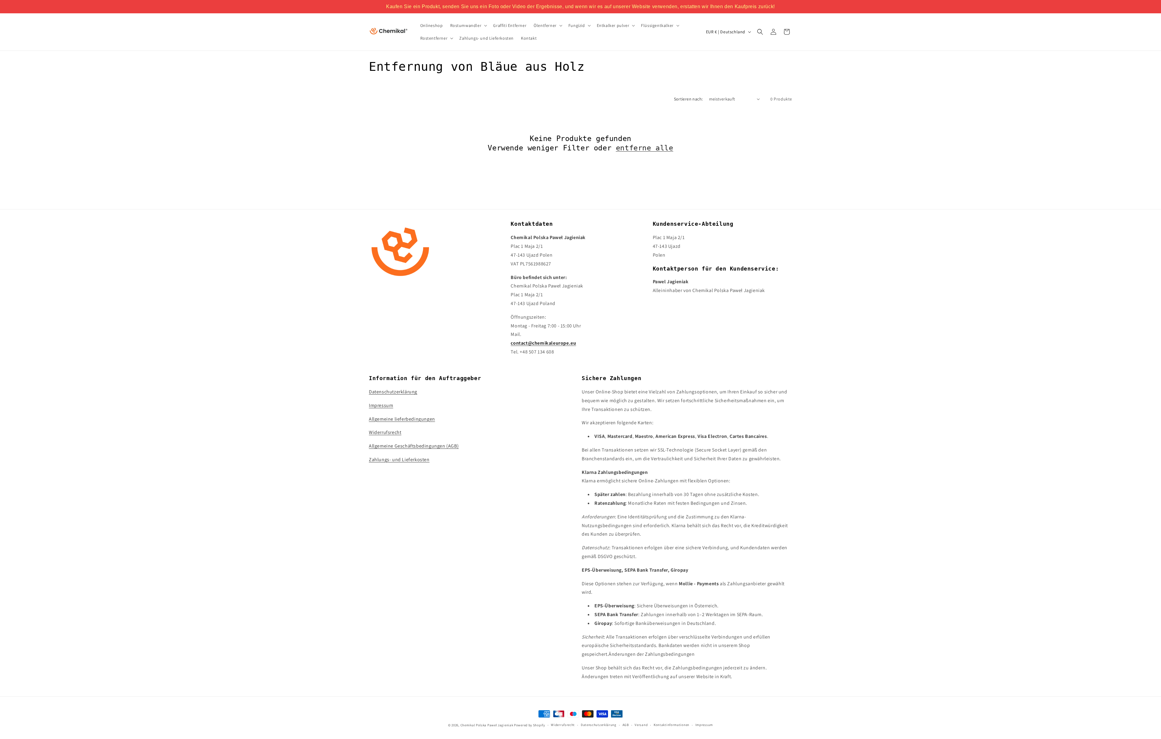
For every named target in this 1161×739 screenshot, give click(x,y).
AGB (626, 725)
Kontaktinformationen (671, 725)
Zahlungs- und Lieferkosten (399, 459)
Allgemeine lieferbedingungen (402, 419)
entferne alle (644, 148)
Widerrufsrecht (385, 432)
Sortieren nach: (688, 99)
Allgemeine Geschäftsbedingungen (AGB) (414, 446)
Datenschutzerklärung (393, 392)
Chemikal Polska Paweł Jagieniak (486, 725)
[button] (468, 25)
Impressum (381, 405)
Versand (641, 725)
